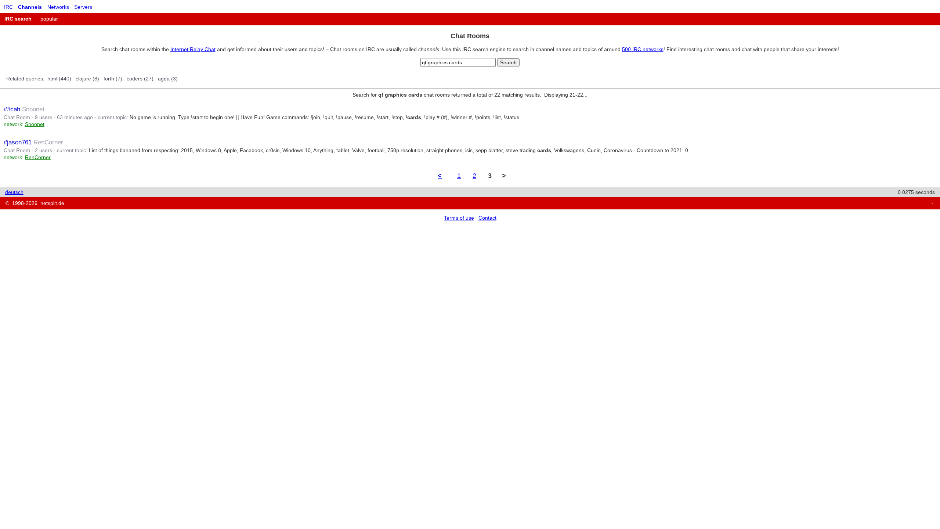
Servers (83, 7)
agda (164, 79)
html (52, 79)
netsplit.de (52, 203)
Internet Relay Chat (193, 49)
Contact (487, 218)
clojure (83, 79)
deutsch (14, 192)
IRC (8, 7)
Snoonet (34, 124)
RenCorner (38, 157)
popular (49, 19)
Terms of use (459, 218)
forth (109, 79)
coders (134, 79)
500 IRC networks (643, 49)
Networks (58, 7)
